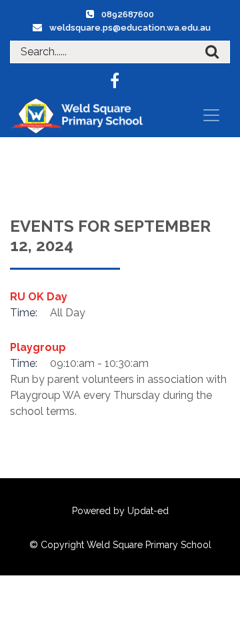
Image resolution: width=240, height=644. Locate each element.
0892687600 (127, 14)
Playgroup (38, 347)
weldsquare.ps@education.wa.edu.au (130, 28)
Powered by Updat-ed (120, 510)
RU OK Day (38, 296)
